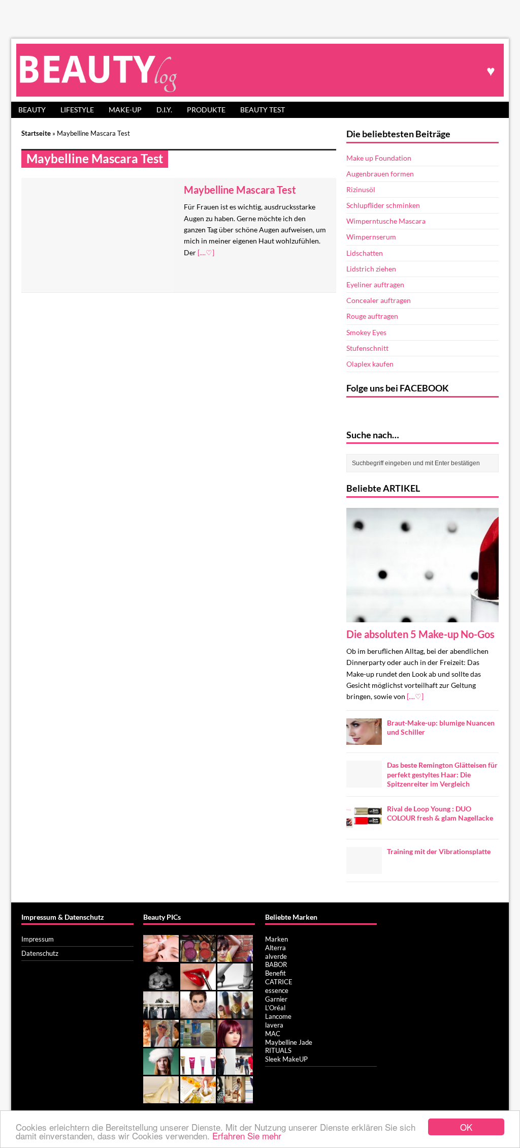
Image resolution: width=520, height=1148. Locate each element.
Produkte (206, 109)
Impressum (37, 939)
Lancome (278, 1016)
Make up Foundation (378, 158)
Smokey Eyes (366, 332)
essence (276, 990)
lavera (274, 1025)
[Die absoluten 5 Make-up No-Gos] (422, 616)
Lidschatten (364, 253)
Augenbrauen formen (380, 173)
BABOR (276, 964)
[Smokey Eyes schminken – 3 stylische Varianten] (198, 1013)
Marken (276, 939)
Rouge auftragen (372, 316)
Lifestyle (77, 109)
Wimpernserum (371, 236)
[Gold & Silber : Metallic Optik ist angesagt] (161, 1098)
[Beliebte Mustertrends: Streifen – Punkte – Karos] (235, 1098)
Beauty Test (262, 109)
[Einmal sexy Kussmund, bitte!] (198, 984)
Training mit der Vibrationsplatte (439, 851)
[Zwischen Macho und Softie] (161, 984)
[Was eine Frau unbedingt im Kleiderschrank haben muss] (161, 1013)
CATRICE (278, 982)
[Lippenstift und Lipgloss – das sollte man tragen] (235, 1013)
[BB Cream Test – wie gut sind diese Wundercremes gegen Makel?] (198, 1069)
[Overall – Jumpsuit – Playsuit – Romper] (235, 1069)
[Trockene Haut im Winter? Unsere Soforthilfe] (161, 1069)
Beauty (32, 109)
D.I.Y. (164, 109)
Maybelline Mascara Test (240, 190)
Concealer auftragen (378, 300)
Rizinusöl (360, 189)
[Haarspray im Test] (235, 956)
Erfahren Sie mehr (246, 1135)
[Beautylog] (260, 70)
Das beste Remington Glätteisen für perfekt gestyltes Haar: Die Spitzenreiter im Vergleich (442, 774)
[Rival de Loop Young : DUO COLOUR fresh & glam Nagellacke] (364, 825)
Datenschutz (39, 953)
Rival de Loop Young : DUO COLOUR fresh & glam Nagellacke (440, 813)
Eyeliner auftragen (375, 284)
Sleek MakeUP (286, 1059)
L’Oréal (275, 1008)
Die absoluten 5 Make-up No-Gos (420, 634)
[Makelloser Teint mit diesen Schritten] (235, 1041)
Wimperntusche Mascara (386, 221)
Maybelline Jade (288, 1042)
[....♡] (206, 252)
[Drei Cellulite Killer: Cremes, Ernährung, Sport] (235, 984)
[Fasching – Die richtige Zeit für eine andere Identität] (161, 1041)
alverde (276, 956)
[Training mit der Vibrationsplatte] (364, 867)
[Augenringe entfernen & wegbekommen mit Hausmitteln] (198, 1098)
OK (466, 1127)
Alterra (275, 948)
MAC (272, 1034)
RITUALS (278, 1050)
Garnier (276, 999)
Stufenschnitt (367, 348)
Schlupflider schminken (383, 205)
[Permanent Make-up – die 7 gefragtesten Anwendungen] (161, 956)
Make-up (125, 109)
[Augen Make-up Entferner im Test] (198, 1041)
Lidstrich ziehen (371, 268)
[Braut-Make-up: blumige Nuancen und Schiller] (364, 739)
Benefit (275, 973)
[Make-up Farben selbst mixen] (198, 956)
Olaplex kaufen (370, 363)
